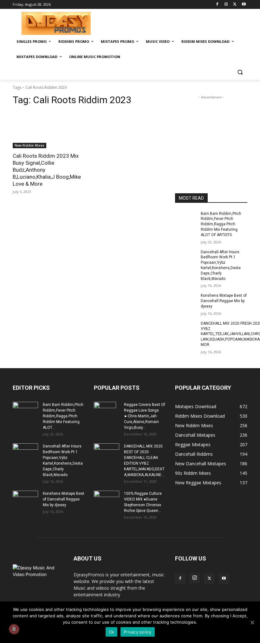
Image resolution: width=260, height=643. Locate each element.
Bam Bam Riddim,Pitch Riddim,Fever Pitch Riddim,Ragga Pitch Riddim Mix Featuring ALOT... (63, 416)
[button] (239, 72)
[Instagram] (226, 4)
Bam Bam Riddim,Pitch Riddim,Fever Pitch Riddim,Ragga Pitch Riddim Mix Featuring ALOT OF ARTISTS (221, 224)
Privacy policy (138, 631)
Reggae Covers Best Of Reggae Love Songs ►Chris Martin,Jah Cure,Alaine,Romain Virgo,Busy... (144, 416)
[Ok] (252, 622)
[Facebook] (217, 4)
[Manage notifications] (14, 629)
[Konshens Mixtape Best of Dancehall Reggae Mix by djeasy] (186, 300)
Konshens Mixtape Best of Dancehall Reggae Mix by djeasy (224, 300)
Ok (111, 631)
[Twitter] (234, 4)
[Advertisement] (173, 22)
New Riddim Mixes (29, 145)
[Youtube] (243, 4)
